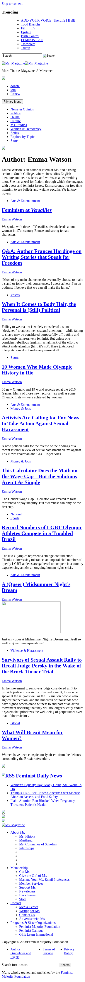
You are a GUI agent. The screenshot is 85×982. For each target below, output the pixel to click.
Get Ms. (24, 872)
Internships (26, 848)
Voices (15, 295)
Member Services (31, 883)
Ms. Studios (18, 125)
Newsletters (27, 891)
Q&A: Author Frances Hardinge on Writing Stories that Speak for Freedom (42, 257)
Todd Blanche (30, 24)
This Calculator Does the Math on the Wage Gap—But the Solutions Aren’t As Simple (39, 476)
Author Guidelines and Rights (20, 953)
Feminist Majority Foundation (39, 926)
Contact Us (27, 915)
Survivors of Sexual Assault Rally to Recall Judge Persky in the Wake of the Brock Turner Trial (42, 665)
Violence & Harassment (26, 650)
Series (14, 133)
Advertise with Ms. (32, 919)
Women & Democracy (25, 129)
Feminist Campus (31, 930)
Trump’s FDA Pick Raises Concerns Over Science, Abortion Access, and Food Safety (45, 795)
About (17, 832)
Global (15, 723)
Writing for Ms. (29, 911)
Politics (15, 113)
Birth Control (30, 36)
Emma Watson (12, 219)
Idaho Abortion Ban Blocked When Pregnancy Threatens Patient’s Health (42, 802)
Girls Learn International (36, 934)
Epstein (26, 32)
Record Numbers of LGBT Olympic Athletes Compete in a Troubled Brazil (42, 533)
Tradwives (28, 44)
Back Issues (27, 895)
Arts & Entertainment (25, 201)
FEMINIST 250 (32, 40)
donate (15, 86)
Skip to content (12, 3)
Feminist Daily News (39, 776)
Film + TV (28, 28)
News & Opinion (22, 109)
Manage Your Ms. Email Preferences (44, 879)
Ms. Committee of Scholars (38, 844)
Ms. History (27, 836)
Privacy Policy (69, 951)
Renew (15, 94)
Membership (19, 868)
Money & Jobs (20, 408)
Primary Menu (12, 101)
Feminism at (27, 210)
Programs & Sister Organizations (33, 922)
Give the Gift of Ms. (33, 875)
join (13, 90)
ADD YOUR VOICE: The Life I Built (48, 20)
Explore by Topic (22, 137)
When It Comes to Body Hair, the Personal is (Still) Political (39, 307)
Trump (25, 48)
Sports (14, 357)
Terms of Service (49, 951)
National (16, 514)
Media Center (28, 907)
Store (14, 140)
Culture (15, 121)
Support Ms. (27, 887)
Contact (15, 903)
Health (15, 117)
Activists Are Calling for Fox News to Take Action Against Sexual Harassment (40, 423)
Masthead (25, 840)
